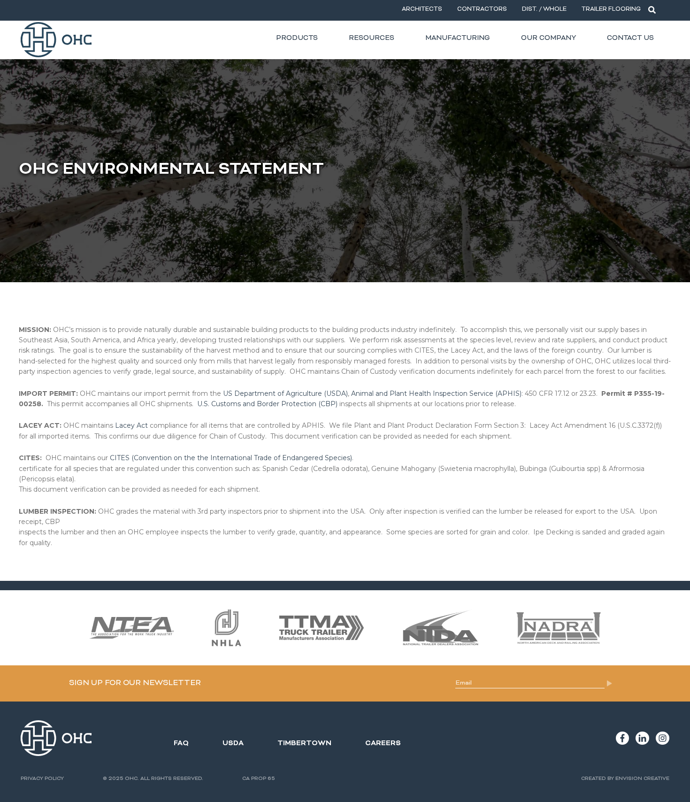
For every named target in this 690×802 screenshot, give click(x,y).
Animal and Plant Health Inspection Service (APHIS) (436, 393)
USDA (233, 743)
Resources (371, 38)
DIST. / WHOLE (544, 10)
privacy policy (42, 778)
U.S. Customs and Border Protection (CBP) (267, 404)
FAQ (181, 743)
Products (297, 38)
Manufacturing (457, 38)
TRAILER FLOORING (611, 10)
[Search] (652, 10)
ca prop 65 (258, 778)
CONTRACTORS (482, 10)
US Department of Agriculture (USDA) (285, 393)
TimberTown (304, 743)
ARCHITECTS (422, 10)
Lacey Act (131, 425)
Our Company (548, 38)
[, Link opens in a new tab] (622, 738)
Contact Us (630, 38)
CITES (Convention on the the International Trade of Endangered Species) (231, 458)
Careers (383, 743)
